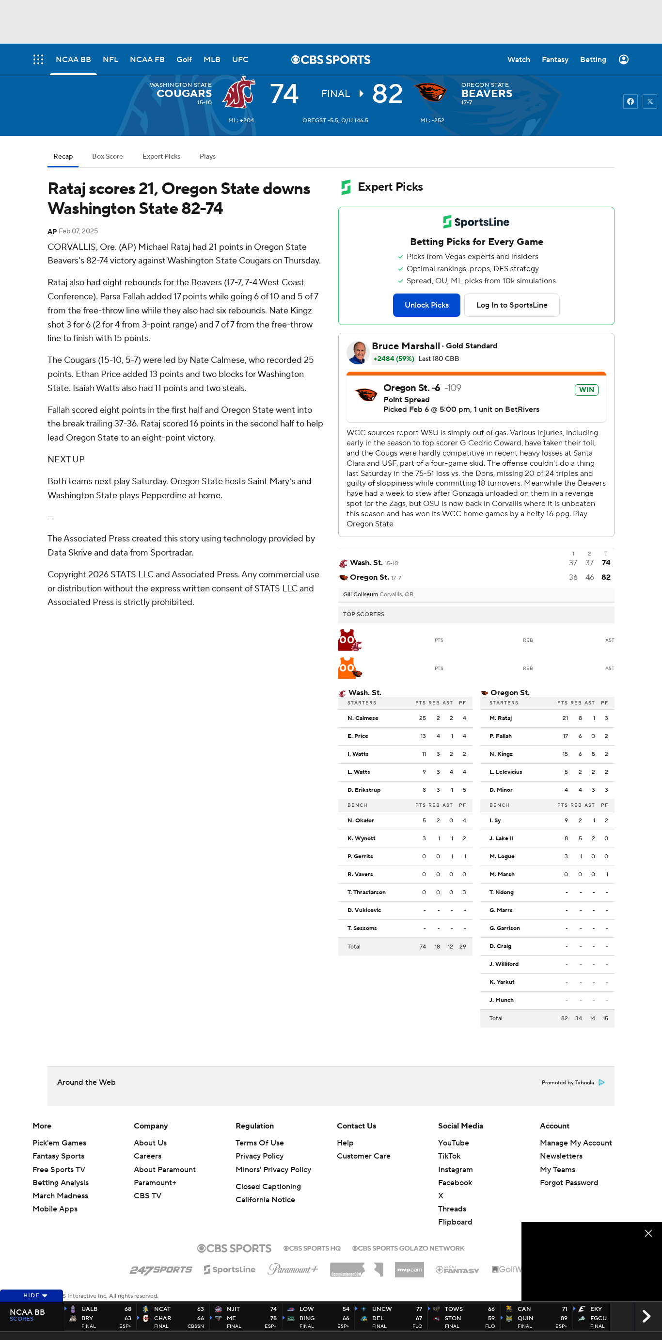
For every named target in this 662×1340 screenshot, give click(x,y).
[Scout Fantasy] (458, 1269)
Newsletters (561, 1156)
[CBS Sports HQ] (312, 1247)
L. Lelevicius (505, 772)
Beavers (486, 93)
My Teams (557, 1170)
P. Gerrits (360, 857)
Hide (31, 1295)
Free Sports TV (58, 1170)
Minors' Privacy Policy (273, 1170)
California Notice (265, 1200)
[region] (591, 1261)
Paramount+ (155, 1183)
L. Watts (358, 772)
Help (345, 1143)
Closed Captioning (268, 1187)
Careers (147, 1156)
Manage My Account (576, 1143)
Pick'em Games (59, 1143)
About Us (150, 1143)
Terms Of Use (260, 1143)
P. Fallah (500, 736)
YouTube (453, 1143)
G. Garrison (504, 928)
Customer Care (364, 1156)
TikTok (449, 1156)
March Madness (60, 1196)
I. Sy (495, 821)
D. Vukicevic (364, 911)
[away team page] (240, 92)
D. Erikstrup (363, 790)
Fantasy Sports (58, 1156)
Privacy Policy (260, 1156)
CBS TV (147, 1196)
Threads (452, 1209)
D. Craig (500, 946)
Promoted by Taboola (568, 1082)
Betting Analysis (60, 1183)
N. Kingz (501, 754)
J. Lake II (501, 839)
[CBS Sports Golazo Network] (408, 1247)
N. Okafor (360, 821)
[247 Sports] (160, 1268)
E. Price (357, 736)
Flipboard (455, 1222)
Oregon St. (510, 693)
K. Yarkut (502, 982)
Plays (208, 156)
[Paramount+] (293, 1267)
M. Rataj (500, 718)
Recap (63, 156)
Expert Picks (161, 156)
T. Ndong (501, 893)
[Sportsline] (230, 1268)
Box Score (107, 156)
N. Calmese (362, 718)
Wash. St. (364, 693)
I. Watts (358, 754)
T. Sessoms (362, 928)
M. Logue (502, 857)
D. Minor (501, 790)
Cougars (184, 93)
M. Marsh (502, 875)
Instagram (455, 1170)
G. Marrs (501, 911)
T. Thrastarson (366, 893)
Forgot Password (569, 1183)
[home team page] (432, 92)
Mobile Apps (55, 1209)
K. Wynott (361, 839)
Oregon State (485, 85)
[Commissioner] (356, 1266)
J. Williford (504, 964)
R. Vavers (360, 875)
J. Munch (501, 1000)
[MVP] (409, 1266)
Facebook (455, 1183)
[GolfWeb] (512, 1270)
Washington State (181, 85)
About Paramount (165, 1170)
